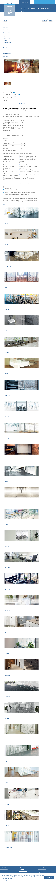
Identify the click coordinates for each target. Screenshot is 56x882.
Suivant (50, 20)
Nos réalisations (45, 8)
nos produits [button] (34, 8)
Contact (23, 12)
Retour (5, 20)
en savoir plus (5, 880)
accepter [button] (49, 877)
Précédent (44, 20)
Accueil (23, 8)
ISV (28, 8)
